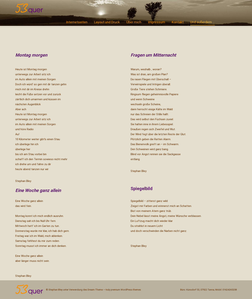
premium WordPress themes (126, 289)
